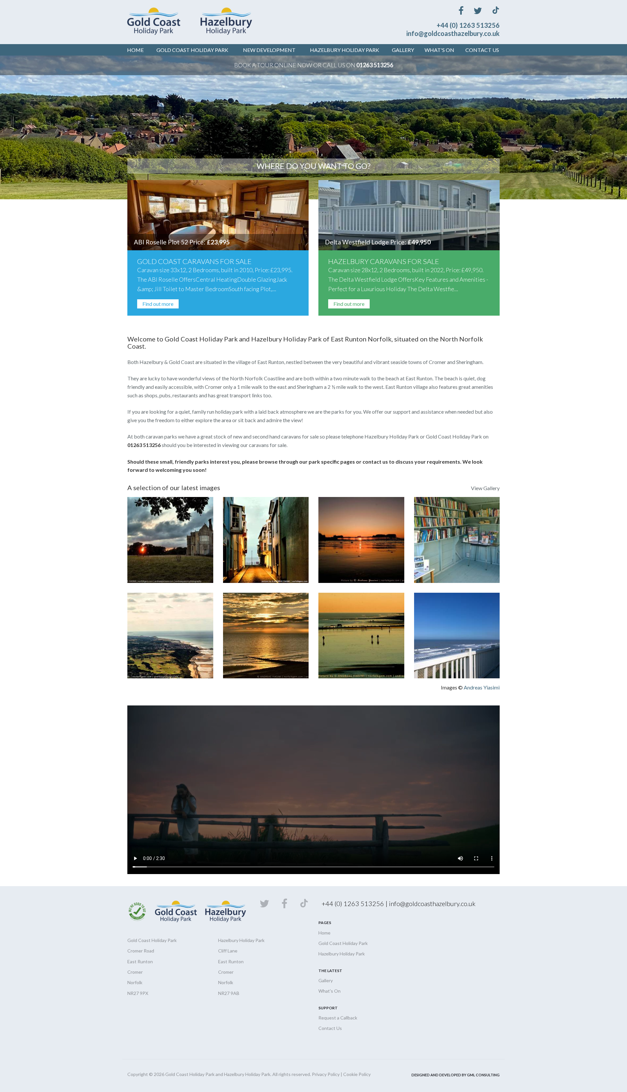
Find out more (157, 304)
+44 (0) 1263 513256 (468, 25)
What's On (439, 50)
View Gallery (485, 488)
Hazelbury (344, 50)
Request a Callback (337, 1017)
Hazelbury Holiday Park (341, 953)
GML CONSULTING (483, 1075)
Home (135, 50)
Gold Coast (192, 50)
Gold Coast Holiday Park (343, 943)
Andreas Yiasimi (482, 687)
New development (269, 50)
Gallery (403, 50)
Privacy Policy (326, 1074)
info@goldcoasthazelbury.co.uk (453, 33)
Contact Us (482, 50)
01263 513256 (374, 65)
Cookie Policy (357, 1074)
